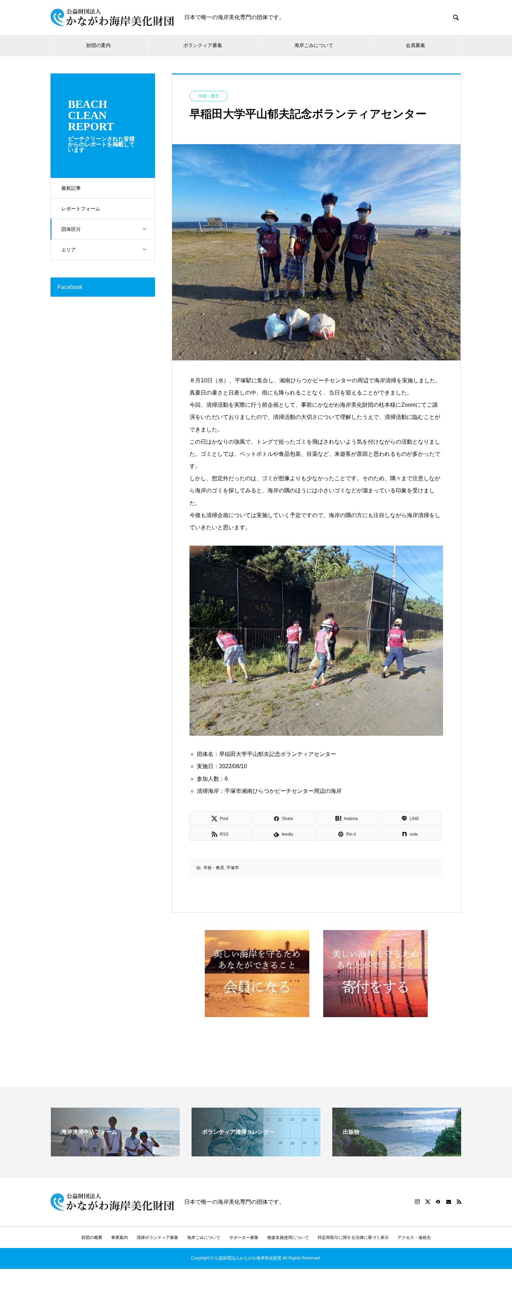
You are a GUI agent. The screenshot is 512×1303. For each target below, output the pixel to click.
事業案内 (119, 1237)
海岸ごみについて (313, 45)
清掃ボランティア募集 (157, 1237)
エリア (68, 249)
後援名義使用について (288, 1237)
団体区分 (71, 229)
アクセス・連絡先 (414, 1237)
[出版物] (396, 1153)
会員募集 (415, 45)
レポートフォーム (80, 208)
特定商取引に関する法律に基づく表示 (353, 1237)
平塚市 (232, 867)
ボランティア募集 (202, 45)
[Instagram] (417, 1201)
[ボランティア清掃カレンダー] (256, 1153)
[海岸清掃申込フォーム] (115, 1153)
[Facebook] (438, 1201)
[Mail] (448, 1201)
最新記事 (71, 188)
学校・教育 (208, 96)
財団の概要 (92, 1237)
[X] (427, 1201)
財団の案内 (98, 45)
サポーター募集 (243, 1237)
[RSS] (459, 1201)
